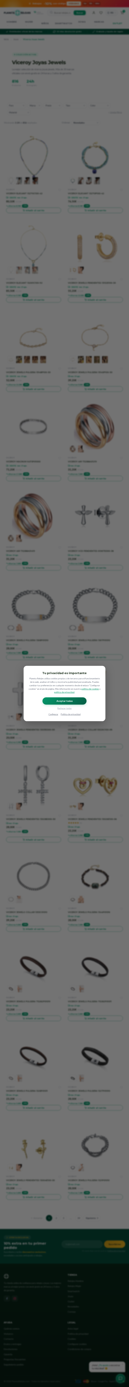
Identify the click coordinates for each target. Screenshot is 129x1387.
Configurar (53, 714)
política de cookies (90, 689)
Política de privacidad (71, 714)
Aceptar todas (64, 701)
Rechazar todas (64, 708)
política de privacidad (64, 692)
